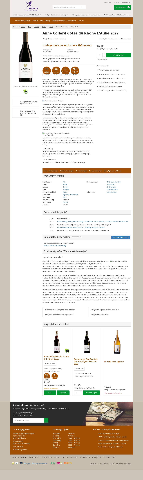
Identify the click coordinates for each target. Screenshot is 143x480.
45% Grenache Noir (114, 182)
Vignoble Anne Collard (70, 195)
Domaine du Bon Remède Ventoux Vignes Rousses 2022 (86, 361)
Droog (65, 187)
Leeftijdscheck (85, 457)
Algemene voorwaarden (70, 457)
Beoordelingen (81, 171)
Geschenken (71, 21)
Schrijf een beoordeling (121, 237)
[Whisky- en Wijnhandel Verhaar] (31, 6)
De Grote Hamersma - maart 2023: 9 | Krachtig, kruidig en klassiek (80, 227)
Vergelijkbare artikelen (112, 171)
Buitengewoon (50, 364)
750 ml (65, 202)
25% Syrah (110, 184)
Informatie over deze (60, 310)
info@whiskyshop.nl (20, 450)
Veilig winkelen (47, 457)
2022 (64, 197)
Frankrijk (36, 27)
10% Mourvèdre (112, 190)
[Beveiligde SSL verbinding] (59, 463)
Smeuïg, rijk (79, 368)
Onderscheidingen (67, 171)
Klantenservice (126, 2)
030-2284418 (108, 2)
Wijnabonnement (58, 21)
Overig (47, 21)
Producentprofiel (95, 171)
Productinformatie (51, 171)
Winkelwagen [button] (122, 7)
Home (23, 27)
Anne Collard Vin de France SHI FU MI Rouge (56, 357)
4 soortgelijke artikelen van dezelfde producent (115, 39)
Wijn (41, 21)
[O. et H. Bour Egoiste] (117, 342)
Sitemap (57, 457)
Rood (51, 27)
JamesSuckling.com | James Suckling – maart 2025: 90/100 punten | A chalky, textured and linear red (92, 222)
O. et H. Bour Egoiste (114, 361)
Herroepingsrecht (109, 457)
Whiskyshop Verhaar (22, 21)
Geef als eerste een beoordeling (55, 246)
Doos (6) (63, 393)
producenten (99, 315)
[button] (47, 71)
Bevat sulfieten (112, 192)
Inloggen (117, 2)
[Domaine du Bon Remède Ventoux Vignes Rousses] (87, 342)
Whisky (35, 21)
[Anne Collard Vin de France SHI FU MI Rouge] (57, 342)
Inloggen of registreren (19, 457)
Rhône (44, 27)
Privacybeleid (96, 457)
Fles (49, 393)
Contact (81, 21)
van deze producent (59, 315)
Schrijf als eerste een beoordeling (54, 39)
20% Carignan (112, 187)
